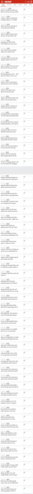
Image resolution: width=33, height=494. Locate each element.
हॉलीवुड (30, 5)
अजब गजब (9, 5)
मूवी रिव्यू (20, 5)
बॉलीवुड (25, 5)
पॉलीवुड (14, 5)
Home (3, 5)
